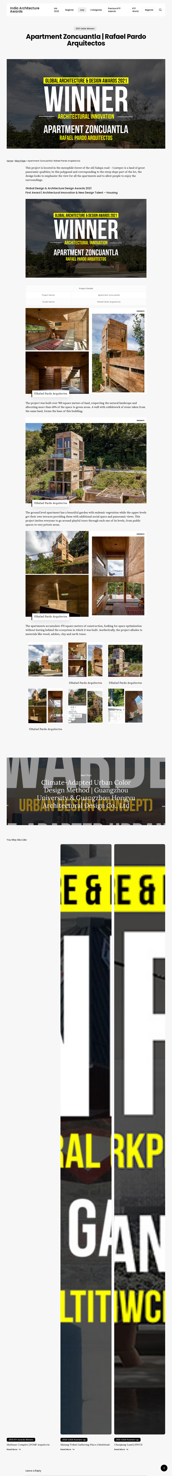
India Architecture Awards (24, 10)
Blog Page (20, 160)
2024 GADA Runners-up (74, 1439)
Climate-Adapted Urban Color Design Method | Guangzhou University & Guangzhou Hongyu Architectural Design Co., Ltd (86, 791)
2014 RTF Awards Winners (21, 1439)
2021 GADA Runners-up (127, 1439)
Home (10, 160)
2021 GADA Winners (85, 28)
